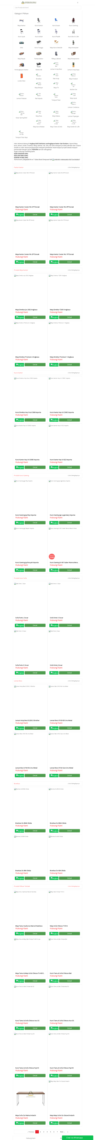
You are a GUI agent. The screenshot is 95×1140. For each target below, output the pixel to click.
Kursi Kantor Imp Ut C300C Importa (62, 412)
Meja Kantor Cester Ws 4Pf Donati (62, 207)
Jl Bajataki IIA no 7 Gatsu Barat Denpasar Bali (37, 159)
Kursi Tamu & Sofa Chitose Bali (60, 973)
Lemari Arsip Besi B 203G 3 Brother (27, 720)
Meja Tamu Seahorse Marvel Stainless (29, 926)
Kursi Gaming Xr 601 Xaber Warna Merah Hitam (64, 563)
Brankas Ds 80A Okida (23, 870)
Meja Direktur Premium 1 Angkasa (62, 357)
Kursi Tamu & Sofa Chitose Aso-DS (62, 1021)
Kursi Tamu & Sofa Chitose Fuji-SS (27, 1068)
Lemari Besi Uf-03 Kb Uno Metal (26, 768)
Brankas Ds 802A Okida (58, 823)
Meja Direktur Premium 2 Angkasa (27, 357)
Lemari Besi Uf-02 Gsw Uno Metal (61, 768)
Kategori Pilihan (22, 13)
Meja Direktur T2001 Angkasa (60, 310)
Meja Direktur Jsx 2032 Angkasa (26, 310)
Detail (35, 214)
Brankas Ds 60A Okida (57, 870)
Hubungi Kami (30, 1138)
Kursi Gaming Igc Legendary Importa (62, 515)
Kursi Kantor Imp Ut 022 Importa (61, 460)
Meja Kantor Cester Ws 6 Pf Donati (27, 207)
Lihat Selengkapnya (74, 167)
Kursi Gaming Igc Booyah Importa (27, 562)
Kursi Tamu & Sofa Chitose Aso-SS (27, 1021)
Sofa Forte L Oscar (21, 618)
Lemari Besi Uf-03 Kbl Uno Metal (61, 720)
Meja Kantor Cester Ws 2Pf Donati (27, 254)
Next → (62, 1132)
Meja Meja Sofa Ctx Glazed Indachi (62, 1115)
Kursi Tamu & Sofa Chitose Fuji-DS (62, 1068)
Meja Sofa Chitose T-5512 (59, 926)
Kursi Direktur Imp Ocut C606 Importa (28, 412)
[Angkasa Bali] (28, 2)
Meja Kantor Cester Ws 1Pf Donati (62, 254)
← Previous (30, 1132)
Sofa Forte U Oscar (56, 618)
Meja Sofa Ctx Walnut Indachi (25, 1115)
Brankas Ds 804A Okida (23, 823)
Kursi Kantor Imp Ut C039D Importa (27, 460)
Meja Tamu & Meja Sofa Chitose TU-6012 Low (29, 974)
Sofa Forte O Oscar (22, 665)
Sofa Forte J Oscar (56, 665)
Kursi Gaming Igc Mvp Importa (25, 515)
